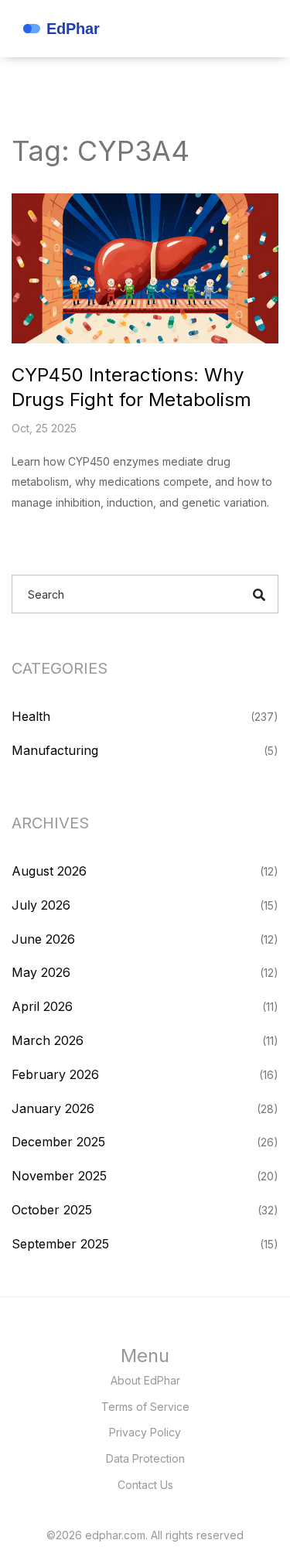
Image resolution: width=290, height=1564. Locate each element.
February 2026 (55, 1074)
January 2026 (53, 1108)
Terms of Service (145, 1406)
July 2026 (41, 905)
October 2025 (52, 1209)
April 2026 (42, 1006)
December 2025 (58, 1141)
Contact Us (145, 1484)
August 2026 (49, 871)
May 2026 (41, 972)
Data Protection (145, 1458)
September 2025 (60, 1244)
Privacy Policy (145, 1432)
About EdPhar (145, 1380)
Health (31, 716)
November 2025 (59, 1175)
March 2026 (48, 1040)
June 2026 (43, 939)
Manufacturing (55, 750)
